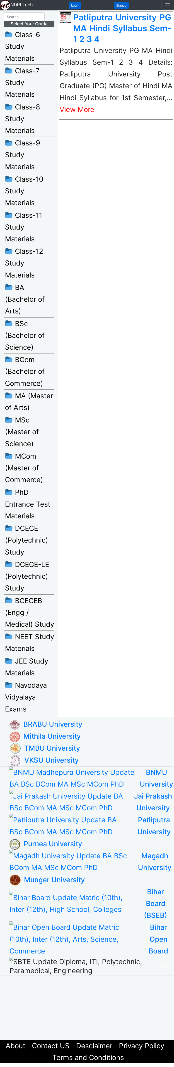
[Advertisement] (91, 1007)
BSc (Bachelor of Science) (25, 335)
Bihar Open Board (158, 939)
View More (77, 109)
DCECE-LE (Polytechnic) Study (27, 576)
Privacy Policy (141, 1045)
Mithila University (52, 736)
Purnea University (53, 843)
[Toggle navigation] (167, 5)
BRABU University (52, 724)
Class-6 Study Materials (22, 46)
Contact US (51, 1045)
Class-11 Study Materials (23, 227)
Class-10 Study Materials (24, 191)
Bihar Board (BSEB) (155, 903)
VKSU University (51, 760)
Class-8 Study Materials (22, 119)
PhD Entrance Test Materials (27, 504)
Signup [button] (121, 5)
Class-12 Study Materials (24, 263)
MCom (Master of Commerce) (24, 468)
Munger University (54, 879)
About (15, 1045)
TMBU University (52, 748)
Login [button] (75, 5)
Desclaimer (94, 1045)
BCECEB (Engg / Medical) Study (29, 612)
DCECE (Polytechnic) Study (26, 540)
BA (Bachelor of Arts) (25, 299)
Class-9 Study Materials (22, 155)
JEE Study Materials (26, 667)
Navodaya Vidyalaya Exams (26, 697)
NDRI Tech (21, 4)
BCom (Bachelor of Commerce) (25, 371)
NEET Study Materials (29, 642)
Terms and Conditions (88, 1057)
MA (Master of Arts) (29, 401)
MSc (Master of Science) (22, 432)
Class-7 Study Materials (22, 82)
